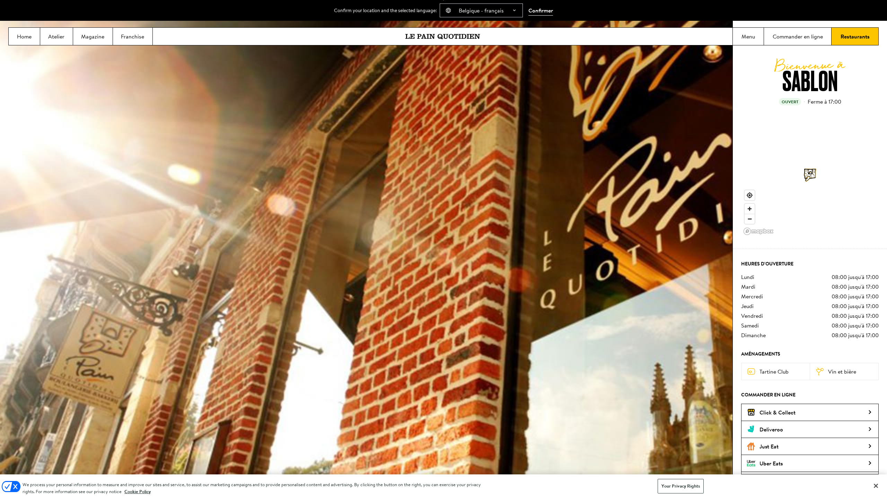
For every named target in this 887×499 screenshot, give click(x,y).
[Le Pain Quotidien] (442, 36)
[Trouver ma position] (750, 195)
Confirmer (540, 10)
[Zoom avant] (750, 209)
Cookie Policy (137, 491)
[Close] (876, 485)
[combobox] (481, 10)
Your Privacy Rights (680, 486)
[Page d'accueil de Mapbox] (758, 231)
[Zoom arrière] (750, 219)
